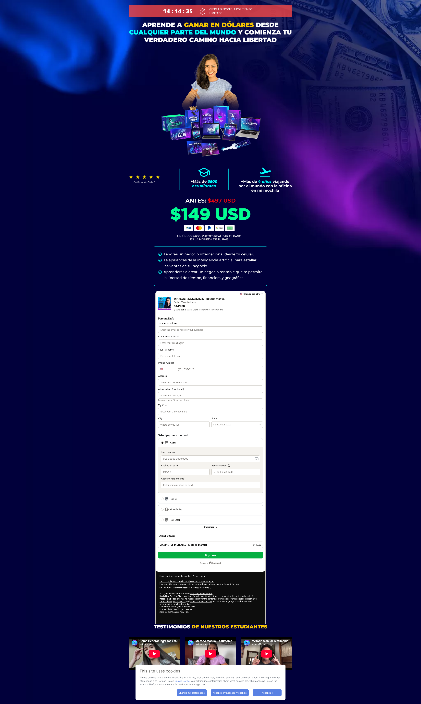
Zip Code (163, 405)
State (214, 418)
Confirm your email (168, 336)
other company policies (201, 601)
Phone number (166, 362)
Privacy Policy (179, 601)
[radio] (162, 442)
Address (162, 375)
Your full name (166, 349)
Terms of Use (166, 601)
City (160, 418)
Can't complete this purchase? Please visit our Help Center (187, 581)
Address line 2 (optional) (171, 389)
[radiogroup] (210, 481)
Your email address (168, 323)
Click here (197, 309)
